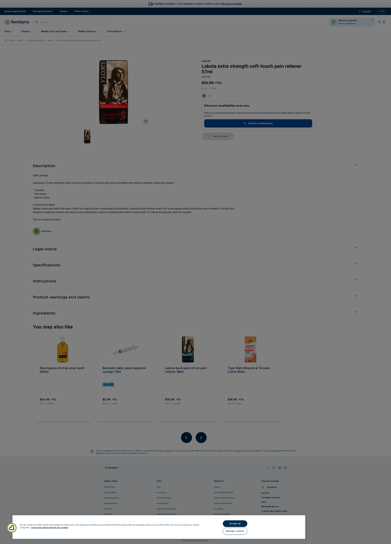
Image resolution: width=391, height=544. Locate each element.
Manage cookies (235, 531)
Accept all (235, 523)
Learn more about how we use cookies (49, 527)
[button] (12, 528)
